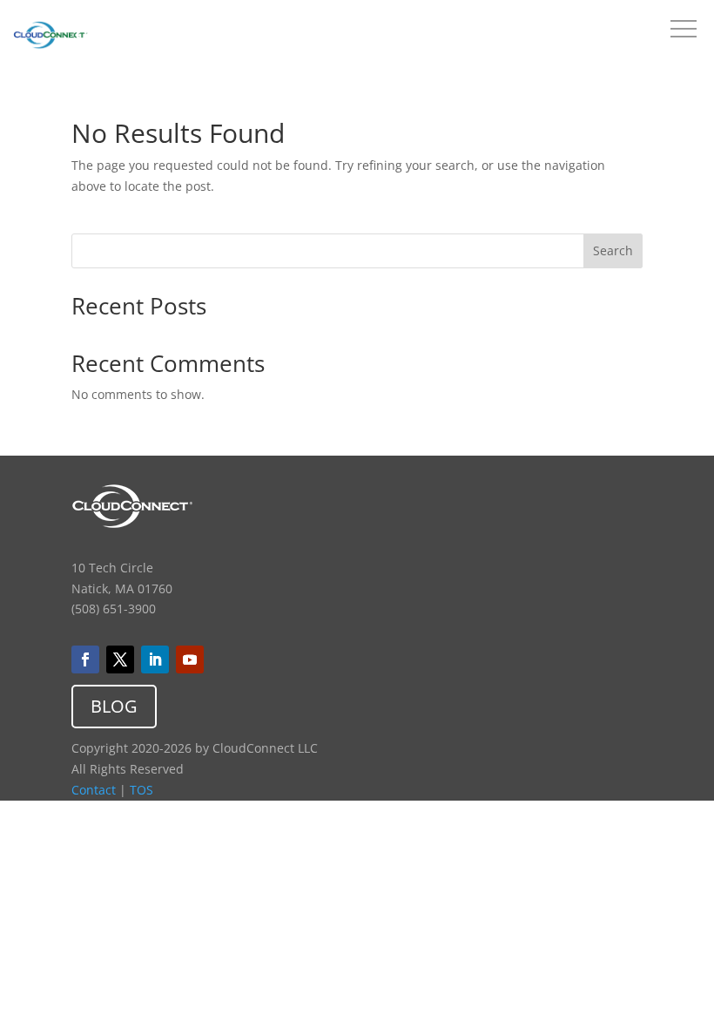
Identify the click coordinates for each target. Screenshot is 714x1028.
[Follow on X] (120, 659)
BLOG (114, 706)
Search (613, 250)
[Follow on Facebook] (85, 659)
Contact (93, 789)
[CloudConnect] (50, 38)
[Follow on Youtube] (190, 659)
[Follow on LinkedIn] (155, 659)
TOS (141, 789)
